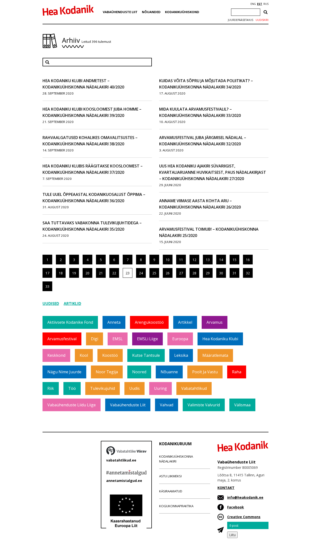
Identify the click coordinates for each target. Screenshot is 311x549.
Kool (84, 355)
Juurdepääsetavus (240, 20)
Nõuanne (169, 372)
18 (61, 273)
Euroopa (180, 338)
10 (168, 259)
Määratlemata (215, 355)
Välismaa (242, 405)
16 (248, 259)
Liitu (232, 534)
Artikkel (185, 322)
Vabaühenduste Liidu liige (71, 405)
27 (181, 273)
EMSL (117, 338)
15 (234, 259)
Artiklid (72, 303)
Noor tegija (107, 372)
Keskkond (56, 355)
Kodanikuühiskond (182, 12)
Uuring (160, 388)
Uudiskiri (262, 20)
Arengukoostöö (149, 322)
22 (114, 273)
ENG (253, 4)
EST (259, 4)
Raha (236, 372)
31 (234, 273)
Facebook (235, 507)
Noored (139, 372)
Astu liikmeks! (170, 476)
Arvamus (215, 322)
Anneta (114, 322)
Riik (50, 388)
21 (101, 273)
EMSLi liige (147, 338)
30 (221, 273)
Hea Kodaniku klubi (220, 338)
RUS (265, 4)
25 (154, 273)
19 (74, 273)
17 (47, 273)
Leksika (181, 355)
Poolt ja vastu (205, 372)
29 (208, 273)
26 (168, 273)
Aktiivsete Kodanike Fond (70, 322)
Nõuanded (151, 12)
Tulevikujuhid (102, 388)
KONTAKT (225, 487)
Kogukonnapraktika (176, 506)
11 (181, 259)
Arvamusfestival (62, 338)
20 (87, 273)
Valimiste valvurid (204, 405)
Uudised (51, 303)
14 (221, 259)
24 (141, 273)
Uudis (134, 388)
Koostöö (110, 355)
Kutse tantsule (146, 355)
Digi (94, 338)
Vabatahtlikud (194, 388)
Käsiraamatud (170, 491)
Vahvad (166, 405)
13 (208, 259)
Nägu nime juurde (64, 372)
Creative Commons (243, 516)
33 (47, 286)
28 (194, 273)
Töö (72, 388)
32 (248, 273)
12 (194, 259)
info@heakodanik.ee (245, 497)
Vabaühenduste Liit (120, 12)
